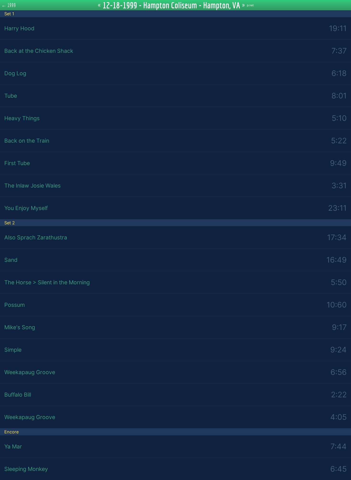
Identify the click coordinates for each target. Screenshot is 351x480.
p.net (250, 5)
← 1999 (8, 5)
